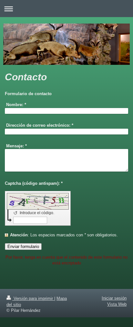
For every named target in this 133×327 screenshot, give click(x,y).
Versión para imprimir (33, 298)
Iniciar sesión (114, 298)
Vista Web (117, 304)
